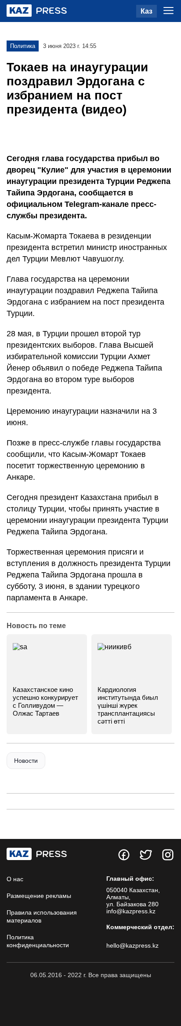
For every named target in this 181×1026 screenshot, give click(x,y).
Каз (146, 11)
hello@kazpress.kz (132, 945)
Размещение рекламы (39, 895)
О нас (15, 879)
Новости (26, 760)
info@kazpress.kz (131, 911)
